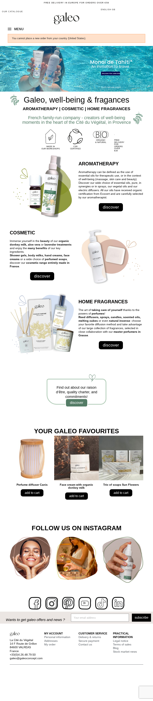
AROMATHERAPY (98, 163)
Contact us (85, 644)
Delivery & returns (89, 637)
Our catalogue (12, 11)
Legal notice (120, 640)
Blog (116, 648)
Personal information (57, 637)
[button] (145, 9)
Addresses (51, 640)
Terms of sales (122, 644)
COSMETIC (22, 232)
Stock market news (125, 651)
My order (50, 644)
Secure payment (88, 640)
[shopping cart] (138, 9)
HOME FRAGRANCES (103, 301)
